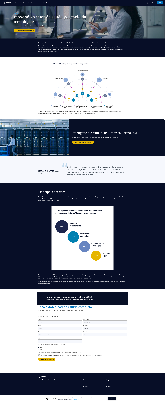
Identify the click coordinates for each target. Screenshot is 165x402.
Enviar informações (46, 359)
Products (33, 2)
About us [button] (48, 2)
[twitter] (48, 380)
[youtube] (51, 380)
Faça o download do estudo (24, 30)
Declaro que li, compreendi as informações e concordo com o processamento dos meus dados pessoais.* (66, 355)
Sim (41, 347)
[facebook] (42, 380)
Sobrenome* (86, 319)
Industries (86, 380)
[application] (82, 398)
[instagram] (54, 380)
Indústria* (40, 332)
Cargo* (85, 332)
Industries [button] (16, 2)
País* (39, 338)
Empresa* (85, 325)
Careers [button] (56, 2)
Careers (108, 386)
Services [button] (25, 2)
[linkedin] (39, 380)
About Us (108, 383)
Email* (40, 325)
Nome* (40, 319)
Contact (160, 2)
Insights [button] (40, 2)
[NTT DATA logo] (6, 3)
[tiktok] (45, 380)
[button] (153, 3)
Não (41, 349)
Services (85, 383)
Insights (108, 380)
